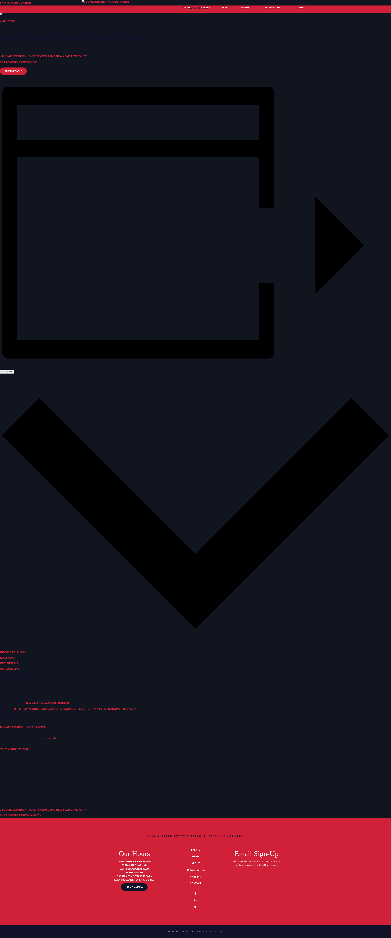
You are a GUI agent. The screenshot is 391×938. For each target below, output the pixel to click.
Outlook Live (9, 669)
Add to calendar (7, 371)
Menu (186, 7)
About (195, 863)
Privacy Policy (204, 931)
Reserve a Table (134, 887)
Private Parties (195, 870)
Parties (245, 7)
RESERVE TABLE (13, 71)
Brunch (205, 7)
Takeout (300, 7)
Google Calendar (13, 652)
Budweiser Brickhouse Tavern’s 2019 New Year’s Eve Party (43, 56)
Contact (195, 883)
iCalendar (7, 658)
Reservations (272, 7)
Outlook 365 (9, 663)
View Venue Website (14, 749)
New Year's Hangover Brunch (47, 703)
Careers (195, 876)
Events (226, 7)
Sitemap (218, 931)
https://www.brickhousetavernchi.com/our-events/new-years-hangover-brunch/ (74, 709)
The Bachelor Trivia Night (20, 62)
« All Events (7, 21)
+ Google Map (48, 738)
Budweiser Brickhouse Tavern (22, 727)
